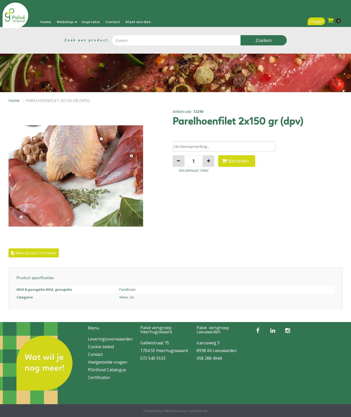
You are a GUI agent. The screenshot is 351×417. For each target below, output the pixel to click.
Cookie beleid (101, 347)
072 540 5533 (152, 358)
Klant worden (138, 22)
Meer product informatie (35, 252)
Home (45, 22)
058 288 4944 (209, 358)
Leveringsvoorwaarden (110, 339)
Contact (113, 22)
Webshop (65, 22)
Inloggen (316, 21)
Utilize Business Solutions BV (185, 411)
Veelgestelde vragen (107, 362)
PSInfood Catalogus (107, 370)
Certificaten (99, 377)
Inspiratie (91, 22)
